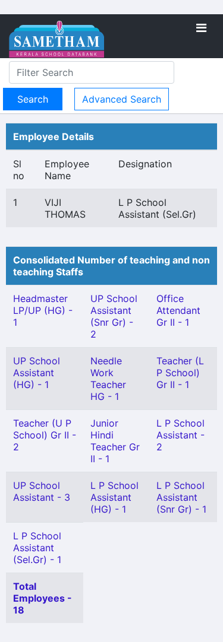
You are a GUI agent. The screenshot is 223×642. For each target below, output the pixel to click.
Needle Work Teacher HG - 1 (108, 378)
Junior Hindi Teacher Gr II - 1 (115, 441)
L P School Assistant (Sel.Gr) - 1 (37, 547)
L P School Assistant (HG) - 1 (114, 497)
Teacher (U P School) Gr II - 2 (44, 435)
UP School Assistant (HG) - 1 (36, 372)
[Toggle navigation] (201, 28)
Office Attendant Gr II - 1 (178, 310)
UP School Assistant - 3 (41, 491)
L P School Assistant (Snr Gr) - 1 (181, 497)
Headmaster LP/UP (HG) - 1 (43, 310)
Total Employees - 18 (42, 598)
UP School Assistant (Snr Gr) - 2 (113, 316)
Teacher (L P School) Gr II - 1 (180, 372)
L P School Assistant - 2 (180, 435)
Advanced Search (121, 99)
